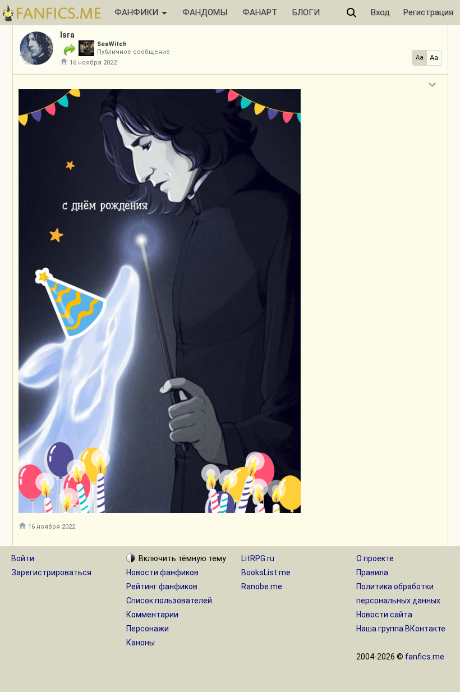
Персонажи (147, 628)
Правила (372, 572)
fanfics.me (424, 656)
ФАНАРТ (259, 12)
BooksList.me (266, 572)
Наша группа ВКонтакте (400, 628)
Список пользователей (169, 600)
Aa (420, 57)
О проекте (375, 558)
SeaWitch (112, 44)
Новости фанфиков (162, 572)
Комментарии (152, 614)
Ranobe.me (261, 586)
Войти (22, 558)
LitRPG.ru (257, 558)
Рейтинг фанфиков (161, 586)
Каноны (140, 642)
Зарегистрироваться (51, 572)
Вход (380, 12)
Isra (67, 34)
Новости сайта (384, 614)
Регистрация (428, 12)
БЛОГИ (306, 12)
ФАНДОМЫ (204, 12)
